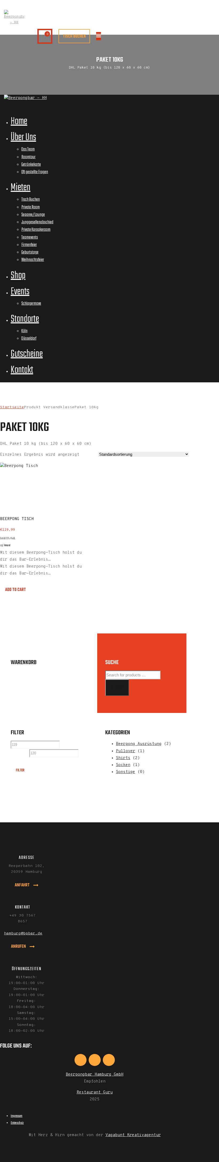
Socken (123, 765)
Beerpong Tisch (17, 519)
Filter (20, 770)
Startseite (12, 407)
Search (117, 687)
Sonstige (125, 772)
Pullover (125, 751)
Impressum (16, 1116)
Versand (7, 545)
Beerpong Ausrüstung (139, 744)
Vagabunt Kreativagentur (133, 1135)
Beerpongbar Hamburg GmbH (94, 1074)
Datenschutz (17, 1123)
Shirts (123, 758)
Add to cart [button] (15, 589)
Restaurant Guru (95, 1092)
